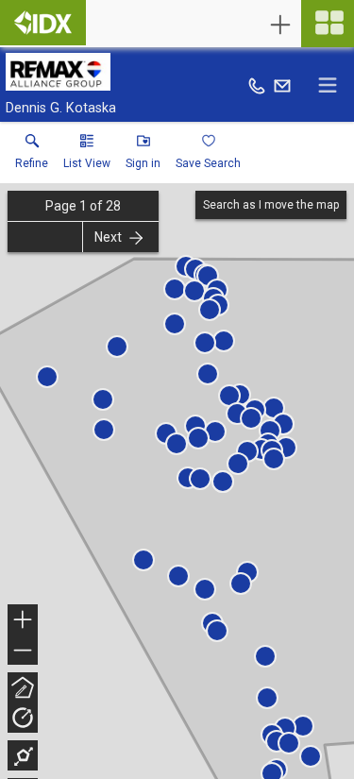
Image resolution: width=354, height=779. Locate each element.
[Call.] (256, 85)
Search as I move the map (271, 205)
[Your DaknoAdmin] (43, 22)
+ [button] (23, 622)
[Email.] (282, 85)
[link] (31, 155)
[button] (87, 155)
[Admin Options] (280, 24)
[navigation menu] (327, 23)
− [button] (23, 652)
